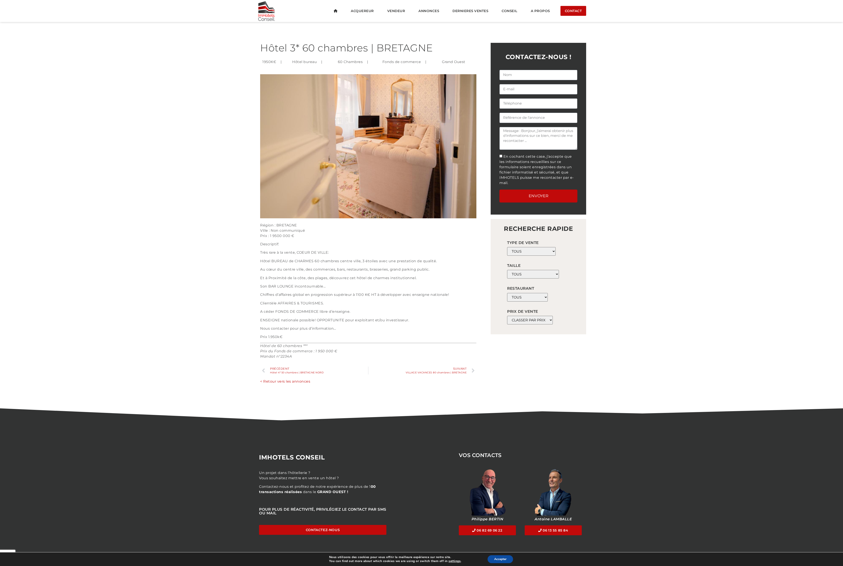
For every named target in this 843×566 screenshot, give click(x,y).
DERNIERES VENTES (470, 11)
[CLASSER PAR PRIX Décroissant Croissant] (530, 320)
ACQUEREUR (362, 11)
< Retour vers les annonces (285, 381)
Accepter (500, 559)
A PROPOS (540, 11)
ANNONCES (428, 11)
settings (455, 561)
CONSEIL (509, 11)
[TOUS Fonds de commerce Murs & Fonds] (531, 251)
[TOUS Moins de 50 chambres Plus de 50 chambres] (533, 274)
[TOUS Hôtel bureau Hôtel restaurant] (527, 297)
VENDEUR (396, 11)
